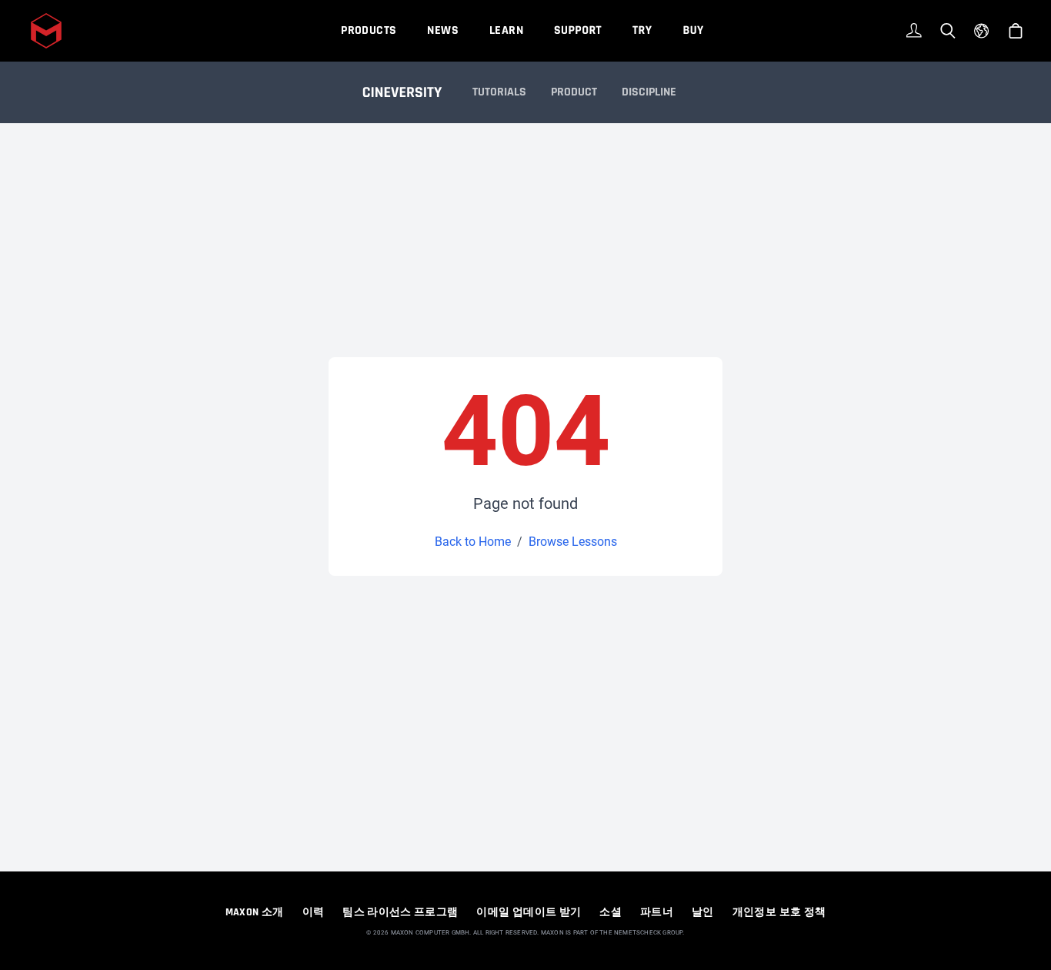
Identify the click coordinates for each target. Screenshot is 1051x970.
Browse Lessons (573, 541)
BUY (692, 30)
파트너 (656, 912)
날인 (703, 912)
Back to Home (473, 541)
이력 (313, 912)
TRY (642, 30)
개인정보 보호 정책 (779, 912)
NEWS (443, 30)
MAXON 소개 (254, 912)
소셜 (610, 912)
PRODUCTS (368, 30)
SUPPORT (578, 30)
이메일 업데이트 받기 (528, 912)
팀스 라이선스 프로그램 (400, 912)
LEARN (506, 30)
